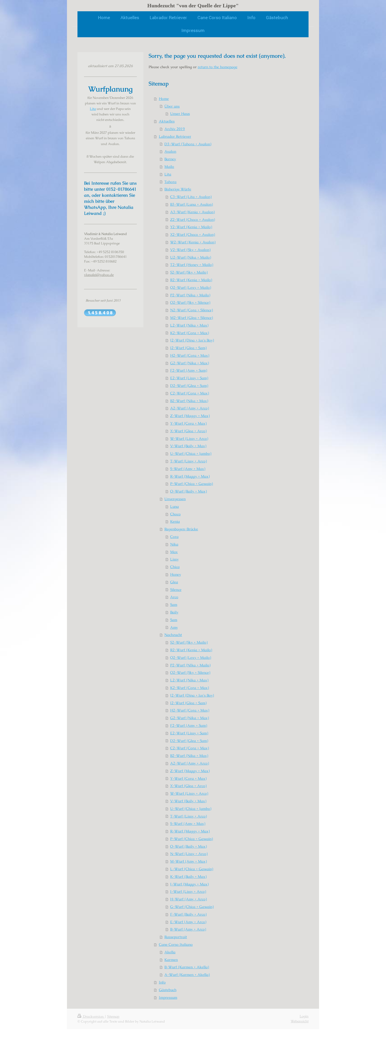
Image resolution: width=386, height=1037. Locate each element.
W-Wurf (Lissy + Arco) (189, 438)
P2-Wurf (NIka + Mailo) (190, 665)
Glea (174, 582)
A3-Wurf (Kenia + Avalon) (192, 212)
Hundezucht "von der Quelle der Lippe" (193, 5)
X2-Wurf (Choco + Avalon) (192, 234)
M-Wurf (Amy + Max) (188, 861)
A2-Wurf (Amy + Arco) (189, 408)
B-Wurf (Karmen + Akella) (186, 967)
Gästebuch (167, 989)
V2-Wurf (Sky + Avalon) (190, 249)
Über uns (172, 106)
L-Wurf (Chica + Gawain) (191, 869)
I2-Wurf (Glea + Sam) (188, 347)
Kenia (175, 521)
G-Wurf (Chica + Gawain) (192, 906)
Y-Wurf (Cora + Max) (188, 423)
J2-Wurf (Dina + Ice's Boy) (192, 340)
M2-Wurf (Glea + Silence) (191, 317)
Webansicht (300, 1021)
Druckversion (93, 1016)
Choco (175, 514)
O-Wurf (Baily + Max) (188, 491)
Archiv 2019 (174, 128)
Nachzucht (173, 634)
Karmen (171, 959)
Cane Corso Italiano (176, 944)
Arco (174, 597)
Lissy (174, 559)
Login (304, 1016)
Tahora (170, 181)
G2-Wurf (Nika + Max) (189, 363)
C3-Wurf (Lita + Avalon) (191, 196)
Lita (167, 174)
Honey (175, 574)
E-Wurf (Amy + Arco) (188, 922)
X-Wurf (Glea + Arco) (188, 431)
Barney (170, 159)
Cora (174, 536)
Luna (174, 506)
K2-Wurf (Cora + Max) (189, 332)
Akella (169, 952)
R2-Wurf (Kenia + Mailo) (191, 279)
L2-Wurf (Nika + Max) (189, 325)
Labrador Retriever (175, 136)
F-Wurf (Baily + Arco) (188, 914)
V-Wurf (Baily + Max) (188, 445)
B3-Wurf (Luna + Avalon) (191, 204)
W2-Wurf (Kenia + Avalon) (193, 242)
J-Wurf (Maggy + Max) (189, 884)
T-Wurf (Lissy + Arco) (188, 461)
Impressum (168, 997)
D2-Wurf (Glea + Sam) (189, 385)
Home (164, 98)
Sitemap (113, 1016)
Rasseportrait (175, 936)
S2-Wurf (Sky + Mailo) (189, 272)
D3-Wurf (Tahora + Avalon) (187, 144)
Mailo (169, 166)
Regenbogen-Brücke (181, 529)
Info (162, 982)
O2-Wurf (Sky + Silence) (190, 302)
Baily (174, 612)
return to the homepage (217, 67)
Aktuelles (167, 121)
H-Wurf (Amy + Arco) (188, 899)
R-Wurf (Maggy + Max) (190, 476)
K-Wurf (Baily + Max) (188, 876)
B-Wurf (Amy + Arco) (188, 929)
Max (174, 551)
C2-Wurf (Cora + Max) (189, 393)
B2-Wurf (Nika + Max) (189, 400)
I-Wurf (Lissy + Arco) (188, 891)
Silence (175, 589)
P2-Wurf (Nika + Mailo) (190, 295)
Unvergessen (175, 498)
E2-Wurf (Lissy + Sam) (189, 378)
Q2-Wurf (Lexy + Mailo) (190, 287)
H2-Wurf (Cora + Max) (189, 355)
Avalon (170, 151)
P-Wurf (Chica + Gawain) (191, 483)
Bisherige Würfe (177, 189)
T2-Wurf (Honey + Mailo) (191, 264)
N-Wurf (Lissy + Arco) (189, 853)
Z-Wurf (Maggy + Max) (190, 415)
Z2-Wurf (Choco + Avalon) (192, 219)
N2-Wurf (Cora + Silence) (191, 310)
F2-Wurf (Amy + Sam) (188, 370)
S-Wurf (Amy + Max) (187, 468)
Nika (174, 544)
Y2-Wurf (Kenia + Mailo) (191, 226)
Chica (175, 566)
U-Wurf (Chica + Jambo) (190, 453)
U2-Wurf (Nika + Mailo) (190, 257)
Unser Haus (180, 113)
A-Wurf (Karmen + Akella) (187, 974)
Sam (173, 604)
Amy (174, 627)
